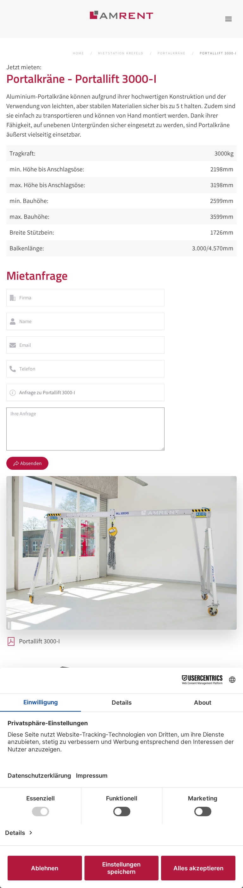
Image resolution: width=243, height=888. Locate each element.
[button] (228, 19)
